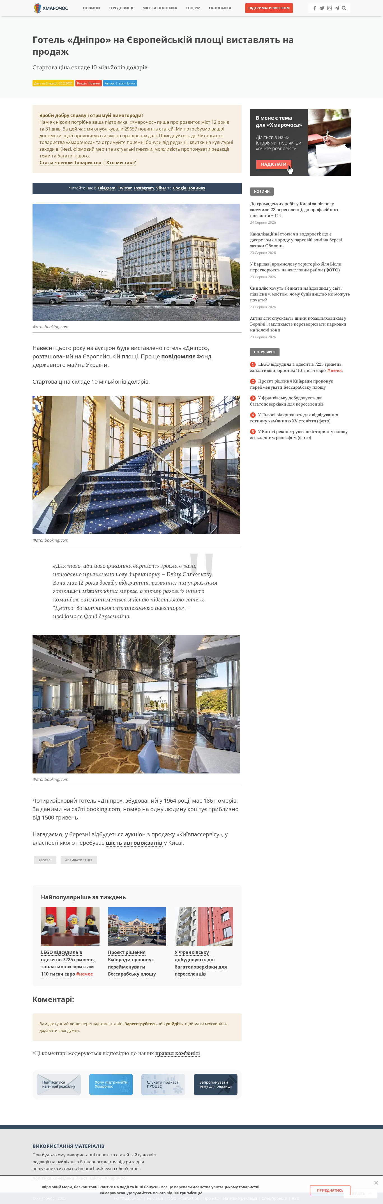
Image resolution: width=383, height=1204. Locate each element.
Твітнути (176, 17)
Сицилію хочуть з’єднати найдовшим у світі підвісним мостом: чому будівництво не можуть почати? (300, 294)
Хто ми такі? (121, 162)
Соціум (193, 8)
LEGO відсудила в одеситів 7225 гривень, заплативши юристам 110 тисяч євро (68, 963)
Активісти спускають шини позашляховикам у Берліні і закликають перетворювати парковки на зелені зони (298, 324)
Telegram (107, 188)
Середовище (121, 8)
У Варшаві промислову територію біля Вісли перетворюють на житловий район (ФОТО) (296, 267)
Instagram (144, 188)
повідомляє (178, 356)
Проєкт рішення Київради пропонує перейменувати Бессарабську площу (291, 384)
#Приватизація (78, 860)
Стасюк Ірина (125, 83)
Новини (91, 8)
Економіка (220, 8)
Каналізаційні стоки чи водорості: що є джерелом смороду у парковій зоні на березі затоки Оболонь (296, 239)
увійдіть (174, 1023)
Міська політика (159, 8)
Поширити (142, 17)
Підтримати (246, 17)
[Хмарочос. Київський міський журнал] (51, 7)
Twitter (125, 188)
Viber (161, 188)
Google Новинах (189, 188)
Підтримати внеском (269, 8)
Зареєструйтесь (140, 1023)
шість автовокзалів (134, 842)
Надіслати (209, 17)
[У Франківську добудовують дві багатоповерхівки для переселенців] (204, 927)
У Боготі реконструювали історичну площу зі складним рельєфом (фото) (299, 434)
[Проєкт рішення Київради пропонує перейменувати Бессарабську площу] (137, 927)
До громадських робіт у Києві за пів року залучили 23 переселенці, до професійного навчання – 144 (295, 209)
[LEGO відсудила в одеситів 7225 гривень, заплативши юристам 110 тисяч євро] (70, 927)
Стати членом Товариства (70, 162)
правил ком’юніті (177, 1053)
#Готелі (45, 860)
